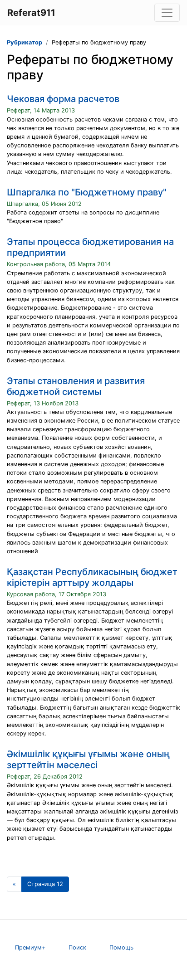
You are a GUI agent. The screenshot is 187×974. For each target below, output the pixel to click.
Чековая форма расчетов (63, 98)
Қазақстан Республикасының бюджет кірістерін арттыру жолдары (92, 577)
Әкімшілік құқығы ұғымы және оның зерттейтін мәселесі (88, 759)
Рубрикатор (24, 42)
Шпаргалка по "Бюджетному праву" (87, 192)
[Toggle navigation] (167, 13)
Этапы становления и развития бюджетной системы (76, 386)
